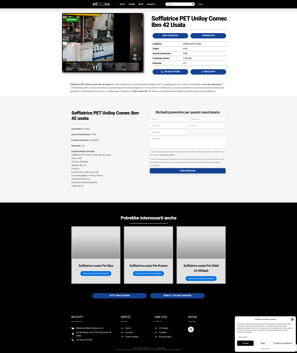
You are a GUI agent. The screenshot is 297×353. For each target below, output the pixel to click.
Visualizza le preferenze (283, 343)
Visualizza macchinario (96, 273)
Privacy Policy (265, 349)
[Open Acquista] (156, 4)
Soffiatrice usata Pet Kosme (148, 265)
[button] (292, 319)
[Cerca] (193, 4)
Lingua (200, 4)
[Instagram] (191, 329)
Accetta (245, 343)
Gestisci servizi (242, 337)
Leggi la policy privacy (167, 155)
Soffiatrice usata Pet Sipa (96, 265)
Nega (263, 343)
